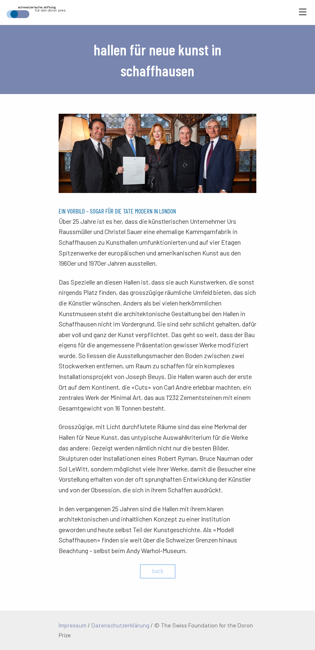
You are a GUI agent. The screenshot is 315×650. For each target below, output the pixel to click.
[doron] (33, 12)
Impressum (73, 625)
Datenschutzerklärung (120, 625)
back (157, 570)
